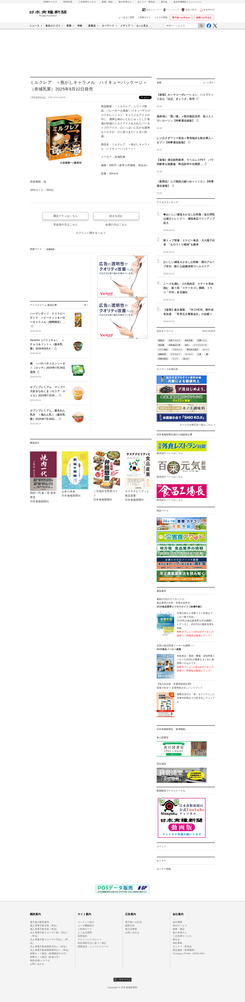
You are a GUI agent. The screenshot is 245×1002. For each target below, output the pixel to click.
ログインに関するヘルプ (91, 232)
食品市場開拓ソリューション (188, 2)
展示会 (164, 2)
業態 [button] (69, 25)
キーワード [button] (108, 25)
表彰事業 (177, 943)
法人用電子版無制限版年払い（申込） (50, 950)
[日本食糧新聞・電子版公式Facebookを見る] (209, 25)
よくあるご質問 (126, 17)
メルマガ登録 (161, 17)
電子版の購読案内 (39, 922)
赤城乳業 (50, 249)
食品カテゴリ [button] (53, 25)
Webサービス (180, 925)
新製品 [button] (92, 25)
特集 (80, 25)
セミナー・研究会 (146, 2)
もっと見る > (209, 82)
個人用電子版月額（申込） (44, 925)
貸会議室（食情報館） (184, 950)
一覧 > (85, 305)
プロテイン (177, 350)
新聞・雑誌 (107, 2)
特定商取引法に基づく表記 (92, 943)
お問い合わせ (37, 964)
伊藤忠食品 (163, 359)
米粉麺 (161, 345)
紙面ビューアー (154, 9)
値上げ (186, 359)
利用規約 (82, 936)
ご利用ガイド (144, 17)
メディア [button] (125, 25)
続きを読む (116, 216)
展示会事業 (131, 929)
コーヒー (188, 354)
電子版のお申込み (181, 17)
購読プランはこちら (65, 216)
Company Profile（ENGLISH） (189, 953)
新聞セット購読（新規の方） (45, 957)
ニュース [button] (35, 25)
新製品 (161, 340)
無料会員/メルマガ (40, 960)
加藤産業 (162, 354)
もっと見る (142, 25)
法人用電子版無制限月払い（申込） (49, 946)
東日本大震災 (192, 350)
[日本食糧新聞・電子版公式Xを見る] (215, 25)
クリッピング (172, 9)
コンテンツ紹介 (86, 922)
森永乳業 (188, 340)
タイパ (206, 350)
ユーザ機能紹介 (86, 925)
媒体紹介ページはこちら (170, 453)
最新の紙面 (191, 9)
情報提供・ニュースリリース (93, 946)
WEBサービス (50, 2)
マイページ (124, 979)
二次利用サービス (87, 2)
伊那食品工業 (174, 345)
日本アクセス (174, 340)
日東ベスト (202, 340)
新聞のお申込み (204, 17)
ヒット (175, 359)
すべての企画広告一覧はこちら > (197, 424)
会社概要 (177, 922)
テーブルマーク (200, 345)
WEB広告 (67, 2)
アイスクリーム (38, 97)
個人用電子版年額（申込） (44, 929)
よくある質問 (85, 932)
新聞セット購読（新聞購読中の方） (49, 953)
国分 (187, 345)
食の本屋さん (125, 2)
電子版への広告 (133, 922)
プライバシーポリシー (90, 939)
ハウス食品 (163, 350)
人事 (199, 354)
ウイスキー (175, 354)
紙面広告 (130, 925)
